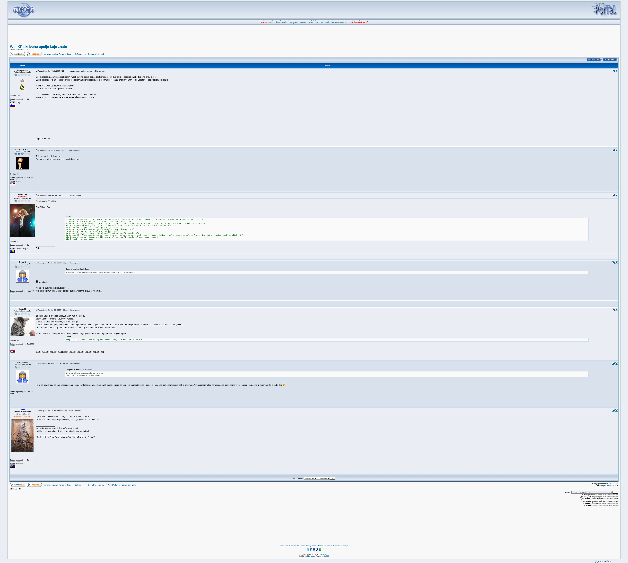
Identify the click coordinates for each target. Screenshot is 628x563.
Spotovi (334, 23)
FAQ (271, 23)
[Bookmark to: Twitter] (308, 551)
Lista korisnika (316, 21)
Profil (277, 23)
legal (346, 546)
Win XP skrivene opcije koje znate (38, 47)
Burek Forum (284, 546)
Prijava (355, 21)
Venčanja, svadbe (311, 546)
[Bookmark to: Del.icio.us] (317, 551)
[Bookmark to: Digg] (314, 551)
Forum (267, 21)
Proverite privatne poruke (341, 21)
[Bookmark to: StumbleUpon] (320, 551)
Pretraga (283, 21)
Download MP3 (313, 23)
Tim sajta (326, 21)
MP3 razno (325, 23)
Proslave (320, 546)
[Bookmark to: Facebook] (311, 551)
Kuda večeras (335, 546)
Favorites (283, 23)
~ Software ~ (78, 54)
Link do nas (292, 21)
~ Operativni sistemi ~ (96, 54)
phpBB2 (326, 556)
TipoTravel (327, 546)
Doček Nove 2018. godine (297, 546)
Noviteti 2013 (343, 23)
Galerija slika (293, 23)
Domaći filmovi (304, 21)
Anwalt (342, 546)
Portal (261, 21)
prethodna (20, 50)
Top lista (303, 23)
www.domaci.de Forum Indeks (57, 54)
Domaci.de (323, 554)
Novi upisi (275, 21)
